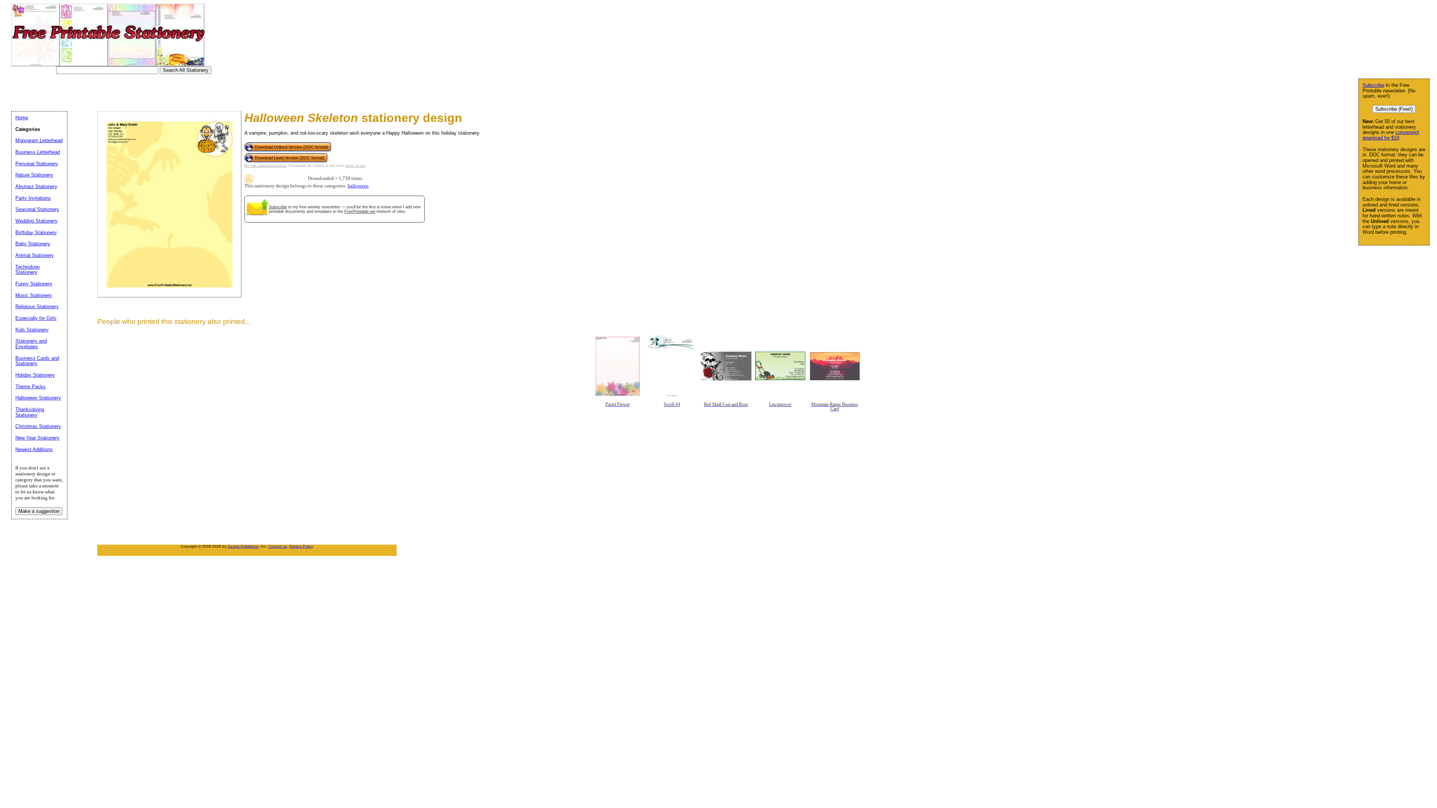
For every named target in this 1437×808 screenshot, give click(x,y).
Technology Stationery (27, 269)
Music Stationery (33, 295)
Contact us (277, 546)
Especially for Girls (36, 318)
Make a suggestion (39, 511)
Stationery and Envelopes (31, 343)
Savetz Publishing (243, 546)
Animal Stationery (34, 255)
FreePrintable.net (359, 211)
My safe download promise (265, 166)
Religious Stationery (37, 306)
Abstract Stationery (36, 186)
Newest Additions (34, 449)
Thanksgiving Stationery (29, 412)
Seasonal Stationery (37, 209)
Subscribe (278, 207)
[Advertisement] (151, 91)
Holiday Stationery (35, 375)
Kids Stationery (32, 330)
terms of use (355, 166)
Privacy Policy (300, 546)
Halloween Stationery (38, 398)
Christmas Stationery (38, 426)
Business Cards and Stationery (37, 361)
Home (21, 117)
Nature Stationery (34, 175)
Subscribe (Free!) (1394, 109)
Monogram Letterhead (38, 140)
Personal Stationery (36, 163)
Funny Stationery (33, 284)
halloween (358, 186)
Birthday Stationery (36, 232)
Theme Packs (30, 386)
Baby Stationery (32, 244)
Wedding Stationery (36, 221)
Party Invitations (33, 198)
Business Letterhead (37, 152)
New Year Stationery (37, 438)
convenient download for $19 (1391, 135)
